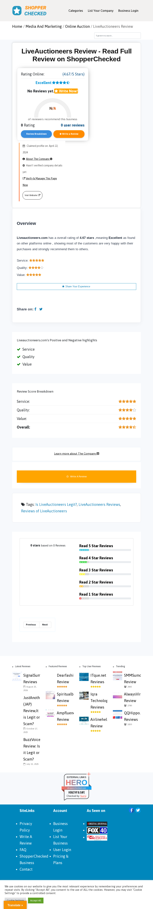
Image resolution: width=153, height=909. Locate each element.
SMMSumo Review (132, 678)
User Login (62, 850)
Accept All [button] (35, 900)
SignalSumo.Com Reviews (31, 678)
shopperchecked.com (76, 788)
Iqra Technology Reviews (98, 700)
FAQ (23, 850)
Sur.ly (83, 796)
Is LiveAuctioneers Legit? (56, 504)
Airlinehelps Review (98, 722)
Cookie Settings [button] (15, 900)
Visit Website (31, 195)
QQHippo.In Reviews (132, 716)
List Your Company (100, 10)
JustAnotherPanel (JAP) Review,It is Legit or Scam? (31, 710)
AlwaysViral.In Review (132, 697)
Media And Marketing (44, 26)
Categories (75, 10)
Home (17, 26)
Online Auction (77, 26)
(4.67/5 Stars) (74, 74)
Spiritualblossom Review (65, 697)
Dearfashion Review (65, 678)
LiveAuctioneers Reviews (99, 504)
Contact (26, 869)
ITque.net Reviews (98, 678)
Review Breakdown (36, 134)
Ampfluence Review (65, 716)
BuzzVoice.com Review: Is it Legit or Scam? (31, 749)
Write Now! (68, 91)
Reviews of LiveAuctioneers (44, 511)
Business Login (128, 10)
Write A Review (78, 476)
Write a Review (70, 134)
